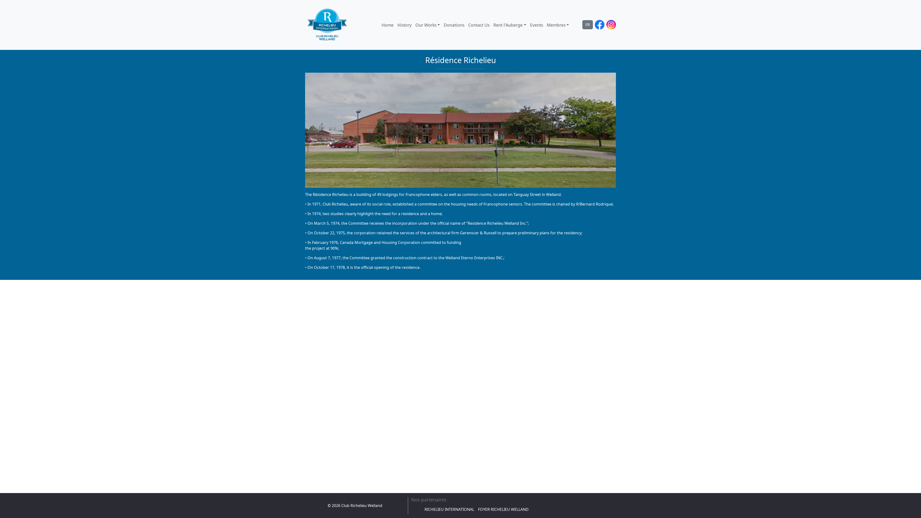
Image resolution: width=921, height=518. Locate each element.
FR (587, 24)
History (404, 25)
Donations (454, 25)
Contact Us (479, 25)
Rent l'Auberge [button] (508, 25)
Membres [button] (556, 25)
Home (388, 25)
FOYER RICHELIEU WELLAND (503, 509)
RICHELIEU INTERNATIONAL (449, 509)
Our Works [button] (426, 25)
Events (536, 25)
